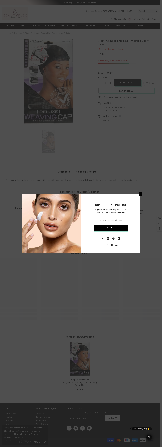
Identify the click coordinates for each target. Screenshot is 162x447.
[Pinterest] (113, 238)
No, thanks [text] (112, 245)
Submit (111, 227)
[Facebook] (102, 238)
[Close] (140, 194)
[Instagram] (108, 238)
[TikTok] (118, 238)
